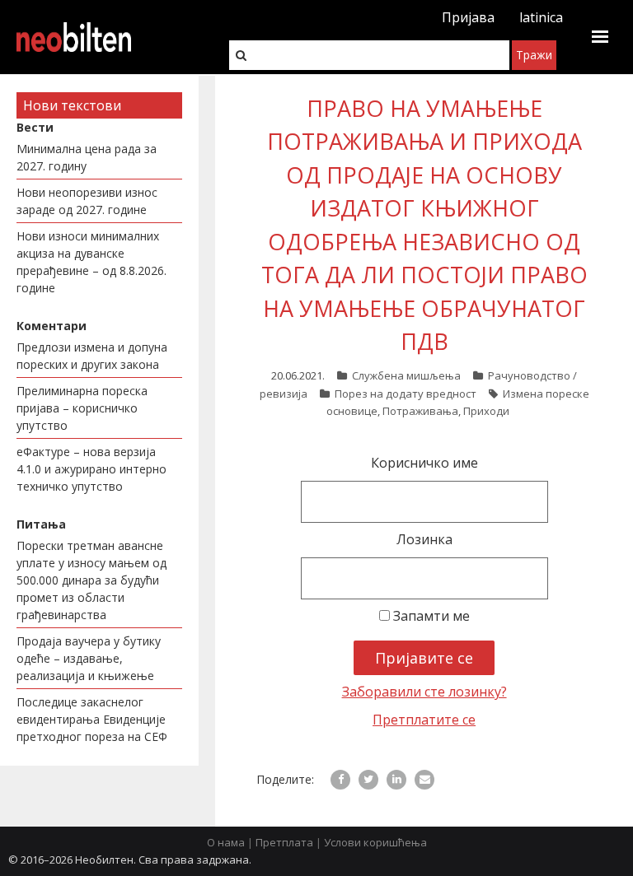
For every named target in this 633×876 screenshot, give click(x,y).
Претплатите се (424, 720)
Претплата (284, 842)
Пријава (468, 17)
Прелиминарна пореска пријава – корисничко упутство (82, 408)
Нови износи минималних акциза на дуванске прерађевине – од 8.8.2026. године (91, 262)
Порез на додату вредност (405, 393)
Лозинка (424, 539)
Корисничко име (424, 463)
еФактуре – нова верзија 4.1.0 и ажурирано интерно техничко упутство (91, 469)
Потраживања (420, 410)
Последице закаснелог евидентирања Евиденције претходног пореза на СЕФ (91, 719)
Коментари (51, 325)
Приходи (486, 410)
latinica (541, 17)
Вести (35, 127)
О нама (226, 842)
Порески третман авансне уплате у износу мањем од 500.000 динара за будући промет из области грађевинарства (91, 580)
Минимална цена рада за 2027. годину (86, 157)
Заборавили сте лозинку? (424, 692)
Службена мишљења (406, 375)
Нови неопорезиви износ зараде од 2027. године (86, 200)
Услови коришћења (375, 842)
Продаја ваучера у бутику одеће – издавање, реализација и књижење (88, 658)
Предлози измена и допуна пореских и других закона (91, 355)
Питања (41, 524)
